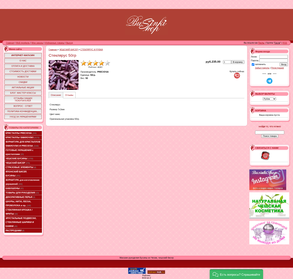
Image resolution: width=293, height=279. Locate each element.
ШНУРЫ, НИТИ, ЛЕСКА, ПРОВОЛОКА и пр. (18, 203)
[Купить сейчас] (237, 76)
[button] (236, 274)
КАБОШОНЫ (15, 188)
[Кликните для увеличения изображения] (64, 75)
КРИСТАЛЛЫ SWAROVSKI (22, 137)
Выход (69, 43)
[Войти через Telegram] (269, 81)
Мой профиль (23, 43)
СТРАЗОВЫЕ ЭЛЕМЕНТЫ (21, 167)
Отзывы (69, 95)
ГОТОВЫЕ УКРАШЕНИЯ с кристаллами (19, 152)
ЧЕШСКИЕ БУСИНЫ (19, 158)
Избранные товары (54, 43)
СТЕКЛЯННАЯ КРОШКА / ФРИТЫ (19, 212)
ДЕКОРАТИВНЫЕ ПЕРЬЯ (20, 197)
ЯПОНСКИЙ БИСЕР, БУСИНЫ (16, 173)
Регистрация (277, 68)
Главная (10, 43)
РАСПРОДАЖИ (15, 230)
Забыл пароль (262, 68)
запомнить (260, 64)
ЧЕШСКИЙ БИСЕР (18, 163)
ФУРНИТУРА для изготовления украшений (22, 182)
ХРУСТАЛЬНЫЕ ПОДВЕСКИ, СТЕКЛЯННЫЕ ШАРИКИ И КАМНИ (21, 222)
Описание (56, 95)
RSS (285, 43)
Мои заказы (37, 43)
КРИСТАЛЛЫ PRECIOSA (21, 133)
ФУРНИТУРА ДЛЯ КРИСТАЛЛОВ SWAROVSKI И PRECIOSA (23, 144)
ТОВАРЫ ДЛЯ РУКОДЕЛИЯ (22, 193)
